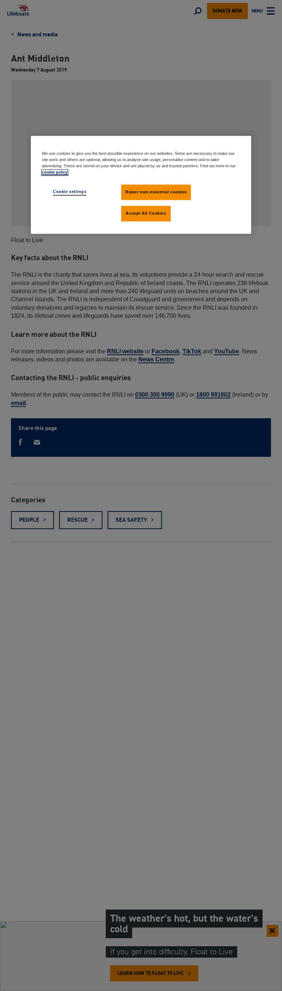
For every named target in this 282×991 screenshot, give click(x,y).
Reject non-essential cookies (156, 192)
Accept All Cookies (146, 213)
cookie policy (55, 172)
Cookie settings (70, 192)
